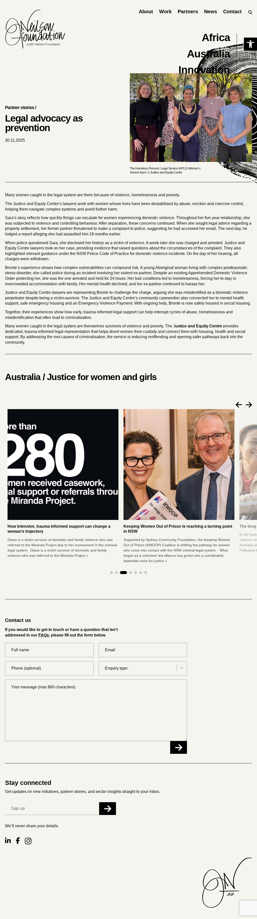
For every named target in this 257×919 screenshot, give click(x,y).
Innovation (204, 70)
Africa (216, 37)
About (146, 11)
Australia (208, 54)
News (210, 11)
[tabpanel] (179, 486)
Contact (232, 11)
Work (165, 11)
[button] (250, 44)
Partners (188, 11)
